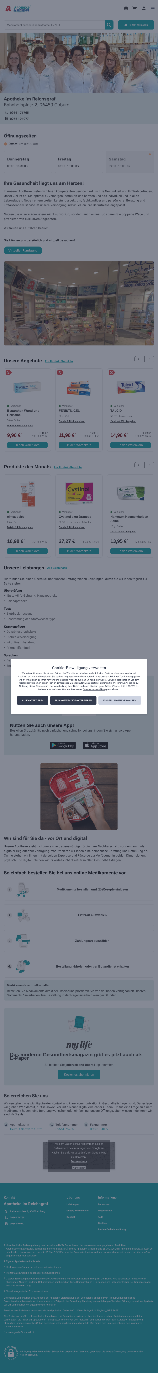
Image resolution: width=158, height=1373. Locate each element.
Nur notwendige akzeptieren (73, 700)
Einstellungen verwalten (119, 700)
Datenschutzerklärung (95, 689)
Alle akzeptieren (33, 700)
